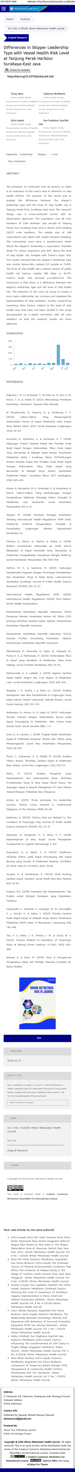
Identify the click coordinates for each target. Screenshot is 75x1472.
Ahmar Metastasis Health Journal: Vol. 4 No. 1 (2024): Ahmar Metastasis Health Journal (40, 1254)
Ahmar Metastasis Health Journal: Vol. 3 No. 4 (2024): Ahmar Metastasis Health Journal (39, 1303)
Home (9, 19)
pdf (38, 1038)
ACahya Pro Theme (37, 1464)
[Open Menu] (3, 8)
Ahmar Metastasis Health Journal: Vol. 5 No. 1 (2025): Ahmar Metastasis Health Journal (39, 1329)
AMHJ (55, 1461)
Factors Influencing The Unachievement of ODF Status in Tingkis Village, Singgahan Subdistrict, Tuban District (40, 1345)
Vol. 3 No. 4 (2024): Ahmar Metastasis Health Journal (36, 29)
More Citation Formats (22, 1103)
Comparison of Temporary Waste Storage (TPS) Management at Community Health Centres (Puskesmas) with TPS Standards (39, 1369)
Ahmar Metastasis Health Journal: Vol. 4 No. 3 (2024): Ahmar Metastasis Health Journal (40, 1280)
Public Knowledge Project (17, 1434)
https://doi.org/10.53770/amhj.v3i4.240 (30, 76)
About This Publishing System (20, 1430)
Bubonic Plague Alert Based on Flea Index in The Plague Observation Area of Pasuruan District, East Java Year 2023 (40, 1247)
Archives (25, 19)
